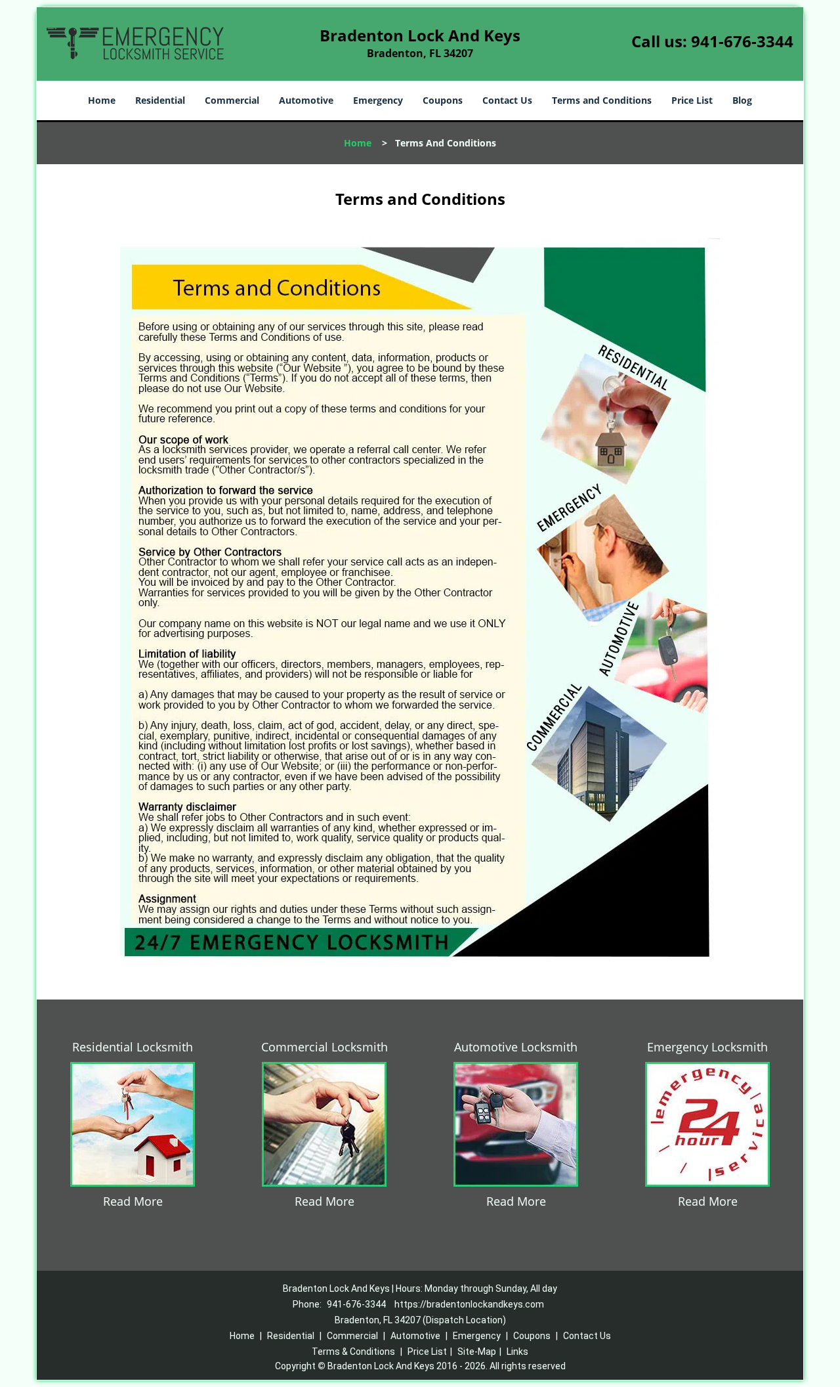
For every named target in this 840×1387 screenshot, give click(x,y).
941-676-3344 (742, 41)
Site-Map (476, 1351)
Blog (742, 100)
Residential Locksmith (132, 1047)
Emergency (378, 100)
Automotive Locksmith (516, 1047)
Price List (692, 100)
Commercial (232, 100)
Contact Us (507, 100)
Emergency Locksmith (707, 1047)
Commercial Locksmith (324, 1047)
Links (517, 1351)
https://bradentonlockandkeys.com (469, 1304)
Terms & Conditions (353, 1351)
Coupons (443, 100)
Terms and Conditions (602, 100)
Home (102, 100)
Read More (133, 1201)
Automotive (306, 100)
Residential (160, 100)
